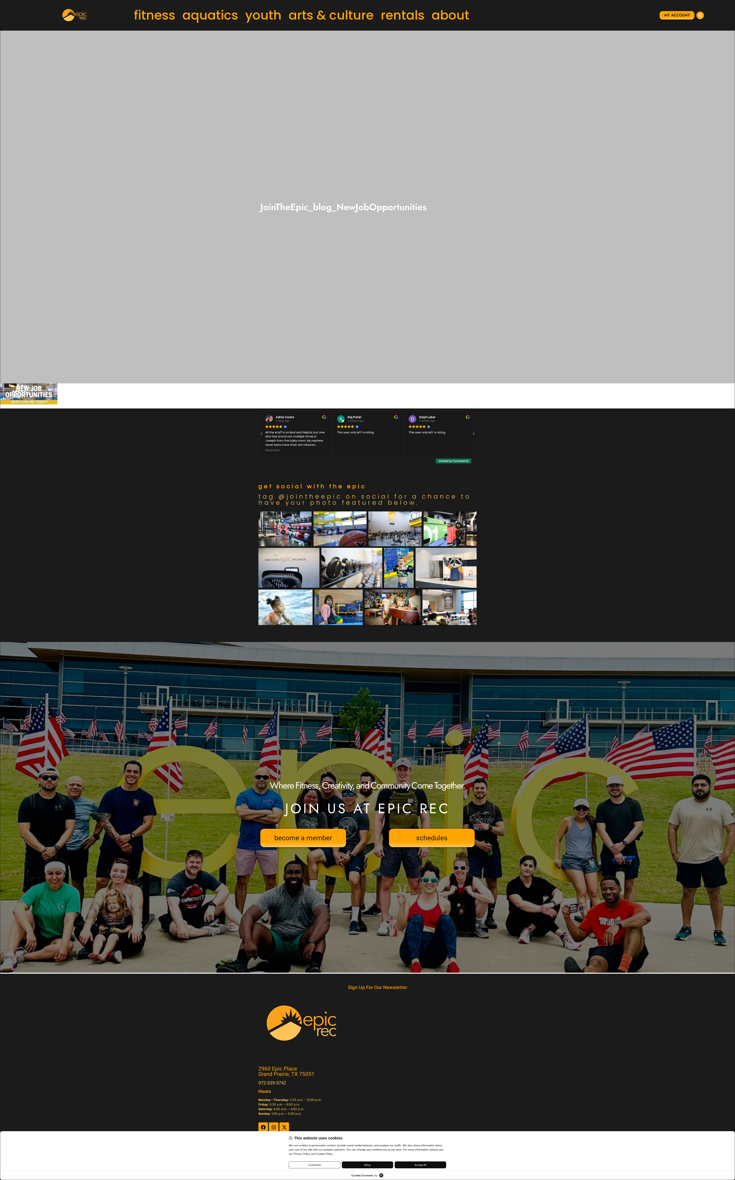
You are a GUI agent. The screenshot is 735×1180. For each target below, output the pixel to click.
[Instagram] (273, 1127)
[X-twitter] (284, 1127)
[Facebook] (263, 1127)
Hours (264, 1091)
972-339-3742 (272, 1083)
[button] (473, 434)
